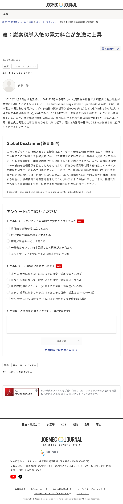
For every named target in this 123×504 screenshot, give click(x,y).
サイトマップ (83, 493)
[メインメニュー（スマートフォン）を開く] (117, 4)
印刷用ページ (112, 48)
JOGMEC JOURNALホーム (14, 22)
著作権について (39, 489)
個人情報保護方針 (62, 489)
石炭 (98, 424)
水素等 (51, 424)
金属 (5, 14)
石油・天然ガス (31, 424)
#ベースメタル (10, 73)
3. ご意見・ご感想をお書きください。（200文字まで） (39, 311)
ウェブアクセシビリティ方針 (91, 489)
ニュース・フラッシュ (46, 22)
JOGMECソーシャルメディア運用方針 (52, 493)
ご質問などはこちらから (59, 350)
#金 (21, 73)
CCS (63, 424)
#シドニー (29, 73)
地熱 (75, 424)
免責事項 (20, 489)
